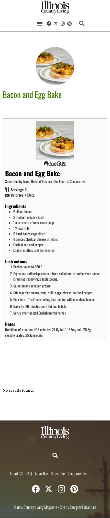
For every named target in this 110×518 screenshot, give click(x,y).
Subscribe (58, 474)
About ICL (16, 474)
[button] (40, 23)
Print (52, 163)
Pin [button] (63, 163)
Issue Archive (77, 474)
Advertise (41, 474)
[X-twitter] (56, 23)
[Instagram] (62, 23)
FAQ (29, 474)
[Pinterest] (69, 23)
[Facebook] (49, 23)
